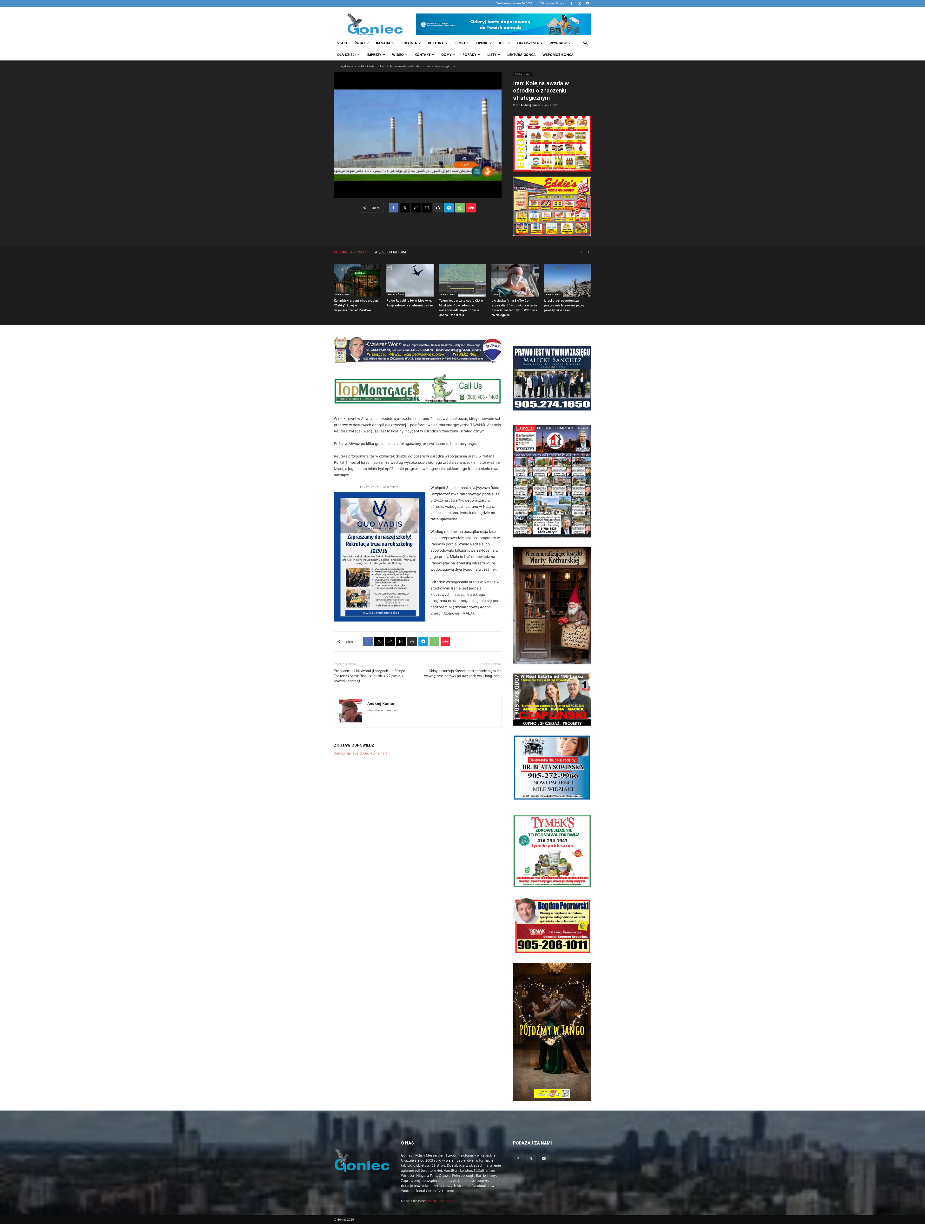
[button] (585, 43)
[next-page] (588, 252)
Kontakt (422, 54)
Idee (502, 43)
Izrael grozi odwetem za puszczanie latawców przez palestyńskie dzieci (564, 305)
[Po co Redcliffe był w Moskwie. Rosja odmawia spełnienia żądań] (410, 280)
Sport (460, 43)
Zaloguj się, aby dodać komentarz (361, 753)
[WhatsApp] (460, 207)
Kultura (436, 43)
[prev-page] (581, 252)
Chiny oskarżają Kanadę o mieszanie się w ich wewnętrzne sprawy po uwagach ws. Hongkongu (463, 673)
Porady (469, 54)
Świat (359, 43)
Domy (446, 54)
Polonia (409, 43)
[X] (405, 207)
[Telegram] (449, 207)
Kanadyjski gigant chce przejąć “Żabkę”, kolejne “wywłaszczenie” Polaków (356, 305)
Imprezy (374, 54)
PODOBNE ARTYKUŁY (350, 252)
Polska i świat (367, 66)
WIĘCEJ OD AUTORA (390, 252)
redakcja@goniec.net (443, 1200)
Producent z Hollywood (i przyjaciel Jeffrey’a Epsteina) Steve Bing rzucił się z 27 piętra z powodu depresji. (369, 676)
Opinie (482, 43)
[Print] (438, 207)
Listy (491, 54)
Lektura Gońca (521, 54)
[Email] (427, 207)
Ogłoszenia (528, 43)
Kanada (383, 43)
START (342, 43)
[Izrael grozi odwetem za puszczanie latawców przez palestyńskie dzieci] (567, 280)
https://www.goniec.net (382, 710)
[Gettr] (471, 207)
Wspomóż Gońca (558, 54)
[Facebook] (393, 207)
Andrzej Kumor (531, 105)
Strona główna (343, 66)
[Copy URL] (416, 207)
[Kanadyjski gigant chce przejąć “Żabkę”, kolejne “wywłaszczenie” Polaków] (357, 280)
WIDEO (398, 54)
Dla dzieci (346, 54)
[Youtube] (544, 1159)
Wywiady (558, 43)
